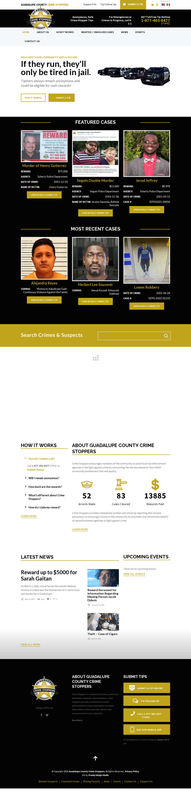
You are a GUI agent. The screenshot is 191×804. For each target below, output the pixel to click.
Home (26, 32)
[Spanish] (168, 4)
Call (150, 715)
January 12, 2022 (97, 605)
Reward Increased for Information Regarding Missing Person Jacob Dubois (102, 595)
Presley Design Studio (98, 775)
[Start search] (165, 336)
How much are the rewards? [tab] (45, 486)
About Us (43, 32)
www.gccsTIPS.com (44, 708)
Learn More (29, 516)
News (124, 32)
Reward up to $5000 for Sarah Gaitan (49, 575)
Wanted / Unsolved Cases (97, 32)
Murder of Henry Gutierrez (44, 165)
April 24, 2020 (96, 639)
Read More (77, 720)
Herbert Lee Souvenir (95, 284)
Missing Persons (91, 781)
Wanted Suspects (48, 781)
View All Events (134, 574)
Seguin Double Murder (95, 180)
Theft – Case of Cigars (102, 634)
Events (140, 32)
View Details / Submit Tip (44, 195)
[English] (163, 4)
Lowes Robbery (146, 287)
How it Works (33, 97)
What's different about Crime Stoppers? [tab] (46, 497)
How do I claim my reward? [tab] (44, 507)
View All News (30, 644)
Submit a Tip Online (150, 688)
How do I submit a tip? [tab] (42, 458)
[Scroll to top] (95, 758)
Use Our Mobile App (149, 729)
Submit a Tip (135, 4)
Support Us (89, 4)
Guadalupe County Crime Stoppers (87, 771)
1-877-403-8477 (155, 20)
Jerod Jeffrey (147, 180)
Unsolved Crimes (70, 781)
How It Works (65, 32)
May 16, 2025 (29, 599)
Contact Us (32, 41)
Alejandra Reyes (44, 283)
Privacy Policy (132, 771)
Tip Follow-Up (108, 4)
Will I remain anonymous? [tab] (44, 478)
